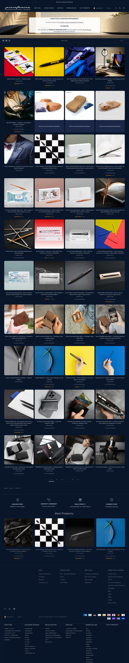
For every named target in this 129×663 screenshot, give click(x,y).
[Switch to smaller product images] (6, 40)
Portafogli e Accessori (53, 637)
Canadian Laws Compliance (116, 585)
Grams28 (89, 642)
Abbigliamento (71, 633)
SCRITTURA (37, 8)
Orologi (68, 635)
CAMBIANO (28, 631)
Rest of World (112, 603)
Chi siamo (42, 576)
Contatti (62, 579)
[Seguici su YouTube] (14, 609)
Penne (47, 628)
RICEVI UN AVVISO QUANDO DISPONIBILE (49, 126)
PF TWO (27, 642)
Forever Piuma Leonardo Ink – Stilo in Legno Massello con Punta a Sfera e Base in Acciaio (79, 210)
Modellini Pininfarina (52, 635)
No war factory (91, 648)
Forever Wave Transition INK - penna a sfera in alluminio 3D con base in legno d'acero (110, 293)
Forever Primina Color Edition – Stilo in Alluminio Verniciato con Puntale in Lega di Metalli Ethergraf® (110, 252)
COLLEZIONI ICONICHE (32, 625)
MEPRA (88, 646)
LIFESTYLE (60, 8)
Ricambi (7, 639)
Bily (87, 628)
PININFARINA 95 (30, 653)
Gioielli (68, 637)
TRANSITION (28, 628)
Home (5, 488)
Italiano (109, 8)
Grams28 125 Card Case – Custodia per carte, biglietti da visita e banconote (18, 467)
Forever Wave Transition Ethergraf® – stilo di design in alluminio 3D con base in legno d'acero (79, 293)
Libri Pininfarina (50, 633)
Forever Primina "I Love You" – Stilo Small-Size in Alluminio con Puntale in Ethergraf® (49, 252)
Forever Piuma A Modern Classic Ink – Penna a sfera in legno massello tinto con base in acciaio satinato (80, 167)
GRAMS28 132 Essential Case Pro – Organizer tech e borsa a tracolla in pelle (80, 467)
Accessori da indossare (74, 631)
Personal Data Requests (115, 576)
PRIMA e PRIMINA (30, 648)
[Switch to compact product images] (9, 40)
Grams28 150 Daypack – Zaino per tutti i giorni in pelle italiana (110, 467)
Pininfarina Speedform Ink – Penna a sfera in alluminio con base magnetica (18, 550)
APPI (109, 591)
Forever (89, 635)
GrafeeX (89, 639)
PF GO (27, 644)
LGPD (109, 594)
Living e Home (50, 631)
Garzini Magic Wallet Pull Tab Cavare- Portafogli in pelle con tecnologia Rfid (19, 337)
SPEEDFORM (28, 633)
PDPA (109, 597)
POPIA (110, 600)
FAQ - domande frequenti (68, 574)
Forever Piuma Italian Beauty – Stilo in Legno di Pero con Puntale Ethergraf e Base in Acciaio (49, 210)
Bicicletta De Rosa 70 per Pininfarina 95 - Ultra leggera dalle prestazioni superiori (79, 79)
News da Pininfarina (45, 574)
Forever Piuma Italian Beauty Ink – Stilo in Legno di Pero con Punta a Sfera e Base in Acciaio (19, 210)
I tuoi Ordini (63, 582)
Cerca (62, 576)
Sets (46, 639)
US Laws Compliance (114, 582)
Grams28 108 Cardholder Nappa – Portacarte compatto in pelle (49, 422)
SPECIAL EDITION (49, 8)
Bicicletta (48, 642)
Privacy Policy (112, 574)
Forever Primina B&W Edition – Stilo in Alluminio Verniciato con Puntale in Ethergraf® (79, 252)
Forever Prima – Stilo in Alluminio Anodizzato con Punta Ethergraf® (19, 252)
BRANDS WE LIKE (71, 8)
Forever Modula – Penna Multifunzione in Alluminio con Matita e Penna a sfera (49, 167)
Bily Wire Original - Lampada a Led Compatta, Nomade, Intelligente (19, 123)
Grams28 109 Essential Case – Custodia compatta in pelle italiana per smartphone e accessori (110, 422)
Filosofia (41, 579)
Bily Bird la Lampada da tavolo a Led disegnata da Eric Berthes (110, 79)
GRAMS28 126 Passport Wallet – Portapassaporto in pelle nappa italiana (49, 467)
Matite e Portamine (11, 635)
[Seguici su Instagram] (10, 609)
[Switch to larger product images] (3, 40)
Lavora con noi (43, 582)
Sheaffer (89, 659)
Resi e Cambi (89, 579)
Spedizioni (88, 582)
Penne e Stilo (9, 628)
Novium (88, 651)
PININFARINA (90, 655)
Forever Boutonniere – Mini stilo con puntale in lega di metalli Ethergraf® (18, 167)
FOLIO (27, 651)
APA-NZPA (111, 588)
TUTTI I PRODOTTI (85, 8)
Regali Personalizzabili (13, 637)
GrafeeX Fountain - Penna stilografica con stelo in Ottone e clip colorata (79, 378)
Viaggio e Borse (71, 628)
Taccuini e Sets (10, 633)
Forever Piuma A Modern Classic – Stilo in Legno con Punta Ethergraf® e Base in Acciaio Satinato (110, 167)
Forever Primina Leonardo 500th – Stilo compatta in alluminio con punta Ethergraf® (49, 293)
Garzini (88, 637)
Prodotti (17, 488)
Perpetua (89, 653)
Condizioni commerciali (92, 574)
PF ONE (27, 639)
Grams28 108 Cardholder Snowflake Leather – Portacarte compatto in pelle (79, 422)
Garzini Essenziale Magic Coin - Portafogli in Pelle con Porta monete (49, 337)
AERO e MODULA (30, 646)
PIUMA (27, 637)
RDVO (88, 657)
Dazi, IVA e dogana (90, 576)
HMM (87, 644)
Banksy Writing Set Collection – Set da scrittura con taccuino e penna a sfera (49, 79)
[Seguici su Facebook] (5, 609)
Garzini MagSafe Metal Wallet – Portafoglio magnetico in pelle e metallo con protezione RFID (110, 337)
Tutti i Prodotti (112, 625)
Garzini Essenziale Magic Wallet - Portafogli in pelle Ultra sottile (80, 337)
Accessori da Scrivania (13, 631)
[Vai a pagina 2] (77, 479)
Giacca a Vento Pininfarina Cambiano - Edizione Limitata (19, 378)
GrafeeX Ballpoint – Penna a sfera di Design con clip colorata (49, 378)
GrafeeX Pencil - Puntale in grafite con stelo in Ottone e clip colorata (110, 378)
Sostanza (89, 662)
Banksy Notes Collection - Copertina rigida (18, 79)
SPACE (27, 635)
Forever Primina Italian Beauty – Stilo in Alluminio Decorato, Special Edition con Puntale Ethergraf (19, 293)
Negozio (11, 488)
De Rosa (88, 633)
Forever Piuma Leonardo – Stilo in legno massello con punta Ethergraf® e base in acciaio (110, 210)
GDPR (110, 579)
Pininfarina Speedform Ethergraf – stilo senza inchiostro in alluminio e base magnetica (80, 550)
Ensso (88, 631)
